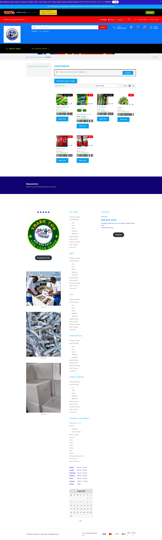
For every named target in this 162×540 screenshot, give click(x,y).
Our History (75, 429)
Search (103, 27)
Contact (71, 442)
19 (77, 509)
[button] (70, 103)
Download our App (43, 258)
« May (80, 521)
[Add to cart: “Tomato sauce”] (57, 144)
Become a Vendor (74, 434)
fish (40, 31)
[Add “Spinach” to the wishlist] (127, 103)
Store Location (154, 19)
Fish (73, 223)
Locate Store (72, 247)
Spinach (119, 107)
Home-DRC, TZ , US (75, 423)
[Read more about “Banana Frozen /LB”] (57, 103)
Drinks (73, 228)
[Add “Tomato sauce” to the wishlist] (66, 144)
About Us (71, 425)
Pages (70, 450)
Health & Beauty (73, 236)
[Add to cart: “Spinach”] (118, 103)
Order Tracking (73, 244)
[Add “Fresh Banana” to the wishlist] (106, 103)
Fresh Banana (101, 107)
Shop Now (150, 12)
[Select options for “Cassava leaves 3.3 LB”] (78, 103)
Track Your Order (142, 19)
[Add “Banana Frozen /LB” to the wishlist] (66, 103)
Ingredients (75, 233)
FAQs (70, 440)
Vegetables (74, 231)
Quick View (62, 119)
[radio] (79, 110)
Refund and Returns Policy (76, 456)
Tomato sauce (60, 148)
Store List (72, 437)
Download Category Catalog (66, 81)
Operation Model (76, 431)
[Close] (160, 1)
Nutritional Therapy (74, 242)
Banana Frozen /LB (62, 107)
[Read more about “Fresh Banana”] (98, 103)
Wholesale (118, 235)
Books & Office (73, 239)
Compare (128, 73)
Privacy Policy (73, 458)
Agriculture (46, 31)
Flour (73, 225)
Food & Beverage (74, 219)
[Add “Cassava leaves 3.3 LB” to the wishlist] (86, 103)
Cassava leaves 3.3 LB (84, 114)
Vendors (71, 448)
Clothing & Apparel (74, 217)
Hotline (119, 26)
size (82, 107)
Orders (71, 445)
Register (156, 28)
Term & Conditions (74, 461)
